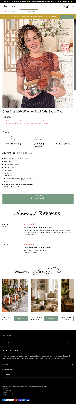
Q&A (31, 153)
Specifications (8, 153)
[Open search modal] (64, 6)
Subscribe (70, 342)
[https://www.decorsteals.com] (37, 199)
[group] (38, 231)
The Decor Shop (29, 11)
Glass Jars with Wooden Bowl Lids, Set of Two (37, 227)
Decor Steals (15, 386)
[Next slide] (71, 297)
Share (7, 132)
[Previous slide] (4, 297)
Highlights (22, 153)
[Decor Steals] (14, 6)
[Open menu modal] (72, 6)
